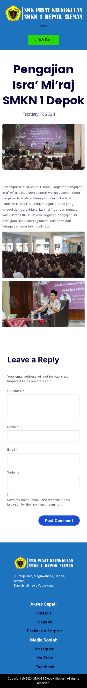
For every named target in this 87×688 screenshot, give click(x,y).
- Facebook (43, 666)
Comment (15, 391)
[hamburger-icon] (43, 26)
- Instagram (43, 649)
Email (12, 449)
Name (13, 427)
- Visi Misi (43, 613)
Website (13, 472)
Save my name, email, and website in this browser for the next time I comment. (38, 502)
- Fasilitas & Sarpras (43, 630)
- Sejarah (43, 622)
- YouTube (43, 657)
